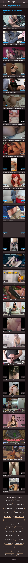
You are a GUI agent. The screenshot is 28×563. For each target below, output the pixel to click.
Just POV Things (9, 524)
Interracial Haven (19, 520)
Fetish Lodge (10, 2)
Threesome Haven (9, 554)
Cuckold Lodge (18, 512)
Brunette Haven (19, 508)
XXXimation (20, 554)
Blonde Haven (19, 504)
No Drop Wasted (8, 539)
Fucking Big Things (19, 516)
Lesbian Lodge (19, 524)
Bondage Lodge (8, 508)
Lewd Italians (9, 531)
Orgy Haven (8, 543)
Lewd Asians (19, 527)
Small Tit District (20, 547)
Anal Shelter (19, 500)
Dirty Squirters (7, 516)
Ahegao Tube (9, 500)
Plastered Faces (18, 543)
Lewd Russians (9, 535)
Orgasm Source (19, 539)
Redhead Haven (8, 547)
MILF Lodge (19, 535)
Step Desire (7, 551)
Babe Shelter (9, 504)
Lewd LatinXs (19, 531)
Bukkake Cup (9, 512)
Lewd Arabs (9, 527)
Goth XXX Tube (8, 520)
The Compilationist (18, 551)
